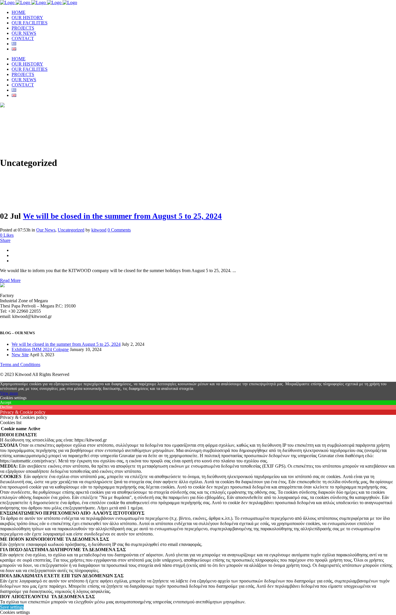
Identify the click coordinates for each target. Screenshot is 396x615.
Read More (10, 280)
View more (9, 393)
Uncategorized (71, 229)
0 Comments (119, 229)
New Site (20, 354)
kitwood (98, 229)
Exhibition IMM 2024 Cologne (40, 349)
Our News (45, 229)
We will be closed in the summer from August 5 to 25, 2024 (122, 216)
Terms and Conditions (20, 364)
